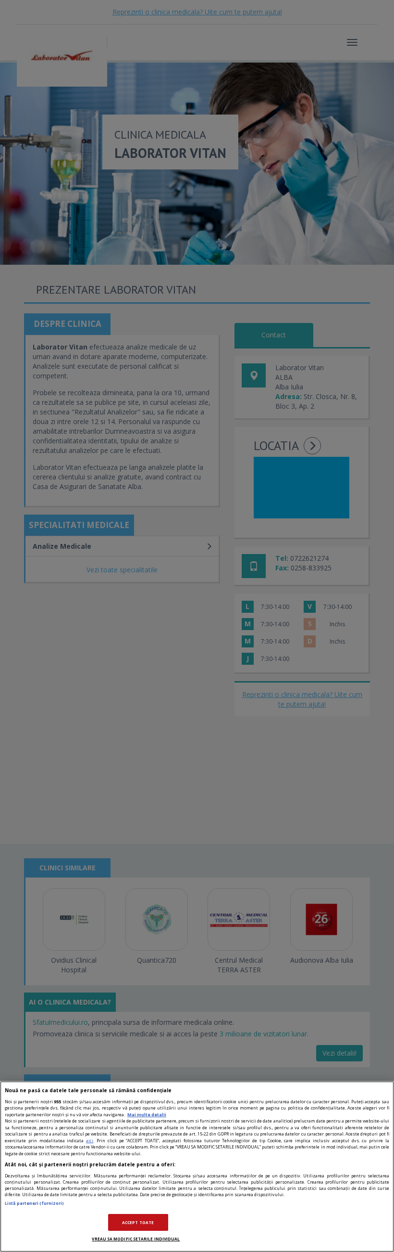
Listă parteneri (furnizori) (34, 1203)
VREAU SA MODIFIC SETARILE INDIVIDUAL (136, 1238)
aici (89, 1140)
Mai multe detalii (146, 1114)
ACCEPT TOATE (138, 1222)
